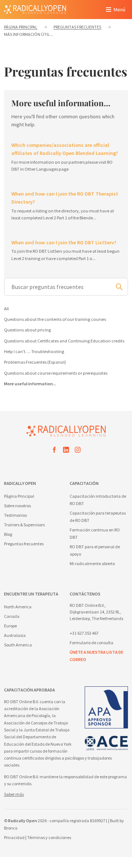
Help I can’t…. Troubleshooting (34, 351)
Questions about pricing (27, 330)
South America (18, 645)
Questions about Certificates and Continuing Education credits (64, 341)
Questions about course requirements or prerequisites (55, 373)
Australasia (15, 635)
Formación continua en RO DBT (95, 533)
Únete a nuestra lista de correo (96, 655)
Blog (8, 534)
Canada (11, 616)
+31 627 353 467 (84, 633)
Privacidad (14, 837)
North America (18, 606)
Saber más (14, 794)
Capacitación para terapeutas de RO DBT (98, 516)
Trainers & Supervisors (24, 524)
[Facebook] (54, 451)
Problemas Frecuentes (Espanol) (35, 362)
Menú (119, 9)
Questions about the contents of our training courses (55, 319)
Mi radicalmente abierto (92, 563)
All (6, 308)
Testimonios (15, 515)
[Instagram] (78, 451)
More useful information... (30, 383)
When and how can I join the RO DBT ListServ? (63, 242)
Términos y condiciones (49, 837)
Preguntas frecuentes (24, 543)
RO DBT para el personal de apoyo (95, 550)
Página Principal (19, 496)
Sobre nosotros (17, 505)
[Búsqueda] (119, 287)
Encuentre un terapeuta (31, 594)
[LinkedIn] (66, 451)
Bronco (10, 828)
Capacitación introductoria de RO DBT (98, 499)
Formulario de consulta (91, 642)
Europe (10, 625)
